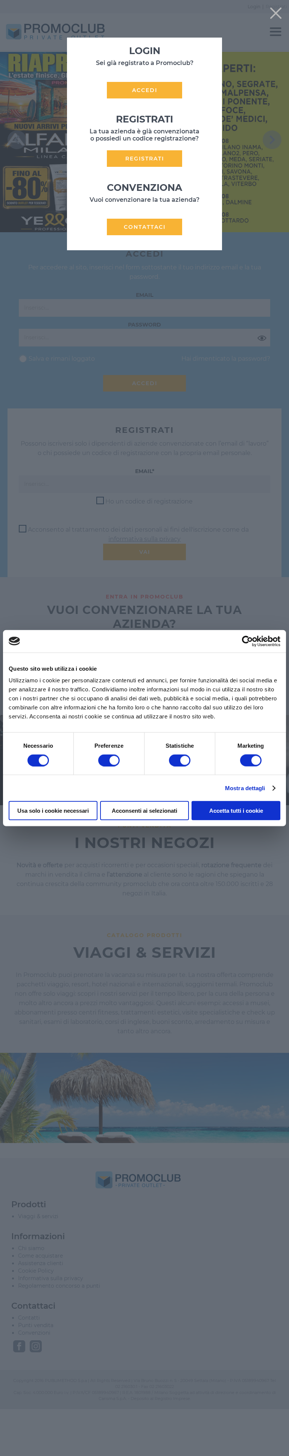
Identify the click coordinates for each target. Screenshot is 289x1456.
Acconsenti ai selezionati (144, 810)
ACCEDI (144, 90)
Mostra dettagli (245, 788)
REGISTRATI (144, 158)
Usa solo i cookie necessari (53, 810)
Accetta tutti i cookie (236, 810)
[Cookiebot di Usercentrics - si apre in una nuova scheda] (247, 641)
